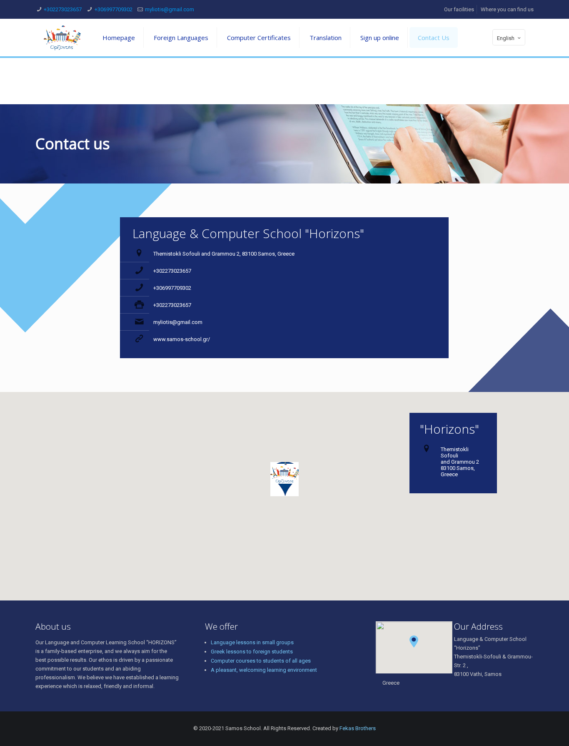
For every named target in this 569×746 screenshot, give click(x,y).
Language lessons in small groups (252, 642)
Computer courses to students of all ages (261, 661)
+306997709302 (113, 9)
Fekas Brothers (357, 728)
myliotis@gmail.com (169, 9)
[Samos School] (62, 37)
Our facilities (459, 9)
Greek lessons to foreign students (252, 651)
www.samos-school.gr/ (181, 339)
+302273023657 (63, 9)
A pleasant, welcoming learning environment (264, 670)
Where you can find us (507, 9)
